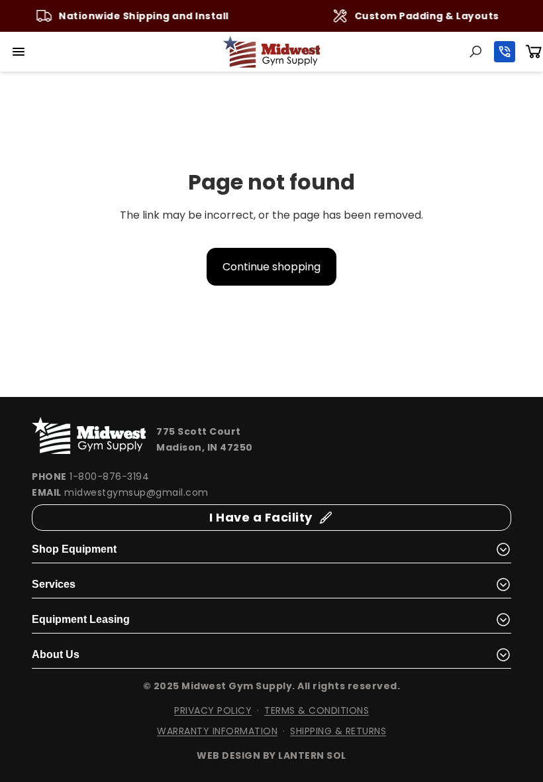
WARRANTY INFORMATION (217, 731)
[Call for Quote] (504, 51)
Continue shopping (271, 266)
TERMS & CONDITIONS (316, 710)
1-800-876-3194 (109, 476)
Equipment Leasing (81, 619)
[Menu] (18, 51)
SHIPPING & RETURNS (338, 731)
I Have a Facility (261, 517)
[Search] (475, 52)
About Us (55, 654)
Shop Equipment (74, 549)
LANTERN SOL (312, 755)
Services (53, 584)
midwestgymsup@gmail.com (136, 492)
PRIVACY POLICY (213, 710)
